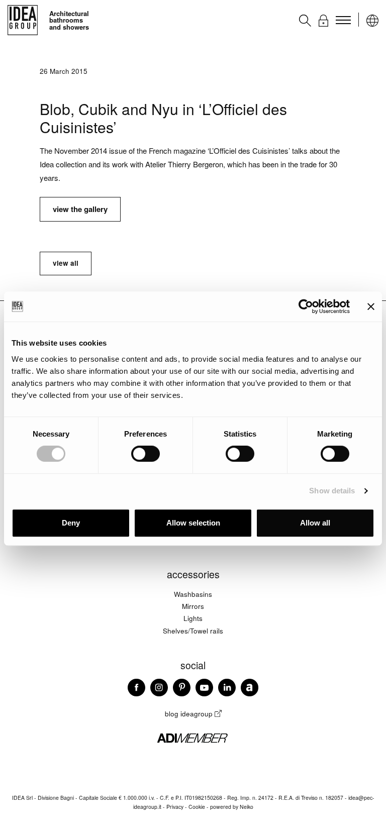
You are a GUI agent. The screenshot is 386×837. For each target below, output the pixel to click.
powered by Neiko (231, 806)
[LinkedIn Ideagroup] (227, 691)
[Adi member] (193, 741)
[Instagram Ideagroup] (159, 691)
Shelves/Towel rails (193, 631)
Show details (332, 490)
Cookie (196, 806)
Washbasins (193, 594)
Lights (193, 618)
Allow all (315, 522)
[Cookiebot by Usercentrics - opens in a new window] (306, 306)
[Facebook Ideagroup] (136, 691)
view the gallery (80, 209)
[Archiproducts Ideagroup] (249, 691)
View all (65, 263)
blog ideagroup (190, 713)
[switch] (145, 454)
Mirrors (193, 606)
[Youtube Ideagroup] (204, 691)
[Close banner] (370, 306)
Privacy (174, 806)
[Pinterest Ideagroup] (181, 691)
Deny (71, 522)
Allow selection (193, 522)
